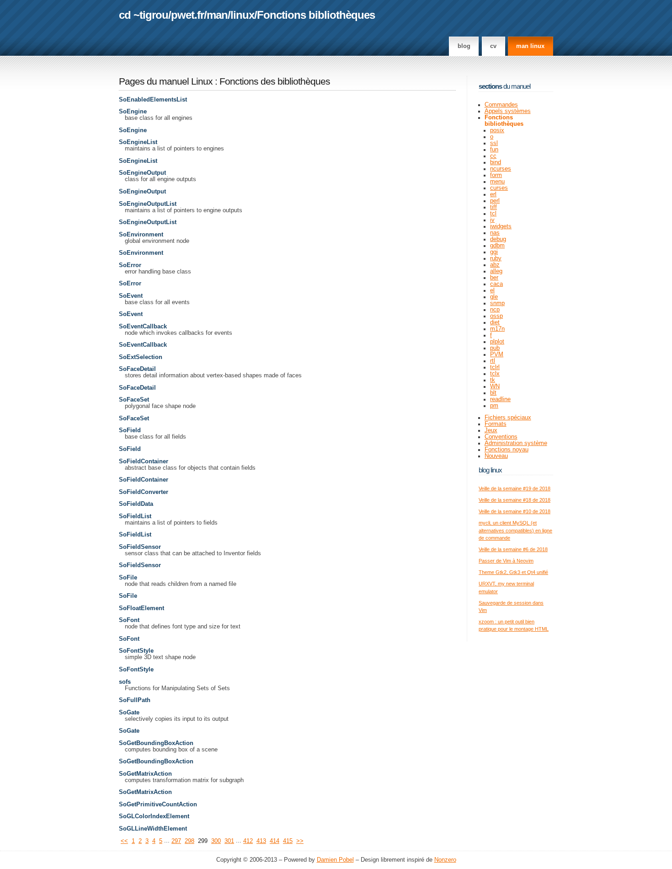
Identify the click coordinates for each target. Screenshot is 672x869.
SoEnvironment (141, 234)
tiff (493, 207)
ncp (495, 309)
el (492, 290)
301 (229, 841)
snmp (497, 303)
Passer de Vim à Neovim (506, 560)
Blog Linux (490, 470)
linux (242, 15)
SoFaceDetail (137, 369)
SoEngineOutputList (147, 204)
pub (495, 348)
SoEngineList (138, 142)
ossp (496, 316)
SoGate (129, 712)
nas (495, 233)
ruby (495, 258)
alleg (496, 271)
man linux (530, 46)
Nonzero (445, 860)
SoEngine (133, 111)
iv (492, 220)
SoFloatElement (141, 608)
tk (492, 380)
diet (495, 322)
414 (274, 841)
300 (216, 841)
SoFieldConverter (143, 492)
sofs (125, 682)
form (496, 175)
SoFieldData (136, 504)
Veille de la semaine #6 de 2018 (513, 549)
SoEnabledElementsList (153, 100)
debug (498, 239)
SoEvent (131, 296)
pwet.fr (187, 15)
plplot (497, 341)
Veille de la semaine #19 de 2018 (514, 488)
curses (499, 188)
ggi (494, 252)
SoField (130, 430)
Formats (496, 424)
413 (261, 841)
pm (494, 405)
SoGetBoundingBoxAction (156, 743)
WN (495, 386)
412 (248, 841)
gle (494, 297)
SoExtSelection (140, 357)
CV (493, 46)
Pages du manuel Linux (166, 81)
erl (493, 194)
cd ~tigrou (143, 15)
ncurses (500, 169)
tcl (493, 213)
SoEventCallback (143, 326)
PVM (496, 354)
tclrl (495, 367)
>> (300, 841)
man (217, 15)
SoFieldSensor (140, 547)
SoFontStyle (136, 651)
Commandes (501, 105)
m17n (497, 329)
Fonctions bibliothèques (316, 15)
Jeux (491, 430)
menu (497, 181)
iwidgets (501, 226)
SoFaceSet (134, 400)
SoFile (128, 577)
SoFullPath (134, 700)
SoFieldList (135, 516)
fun (494, 149)
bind (495, 162)
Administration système (516, 443)
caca (496, 284)
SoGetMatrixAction (145, 774)
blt (493, 393)
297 (176, 841)
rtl (492, 361)
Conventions (501, 437)
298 (189, 841)
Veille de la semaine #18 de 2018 (514, 500)
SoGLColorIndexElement (154, 816)
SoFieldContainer (143, 461)
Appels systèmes (508, 111)
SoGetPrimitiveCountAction (158, 804)
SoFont (129, 620)
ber (494, 277)
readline (500, 399)
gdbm (497, 245)
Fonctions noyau (506, 449)
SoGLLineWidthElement (153, 829)
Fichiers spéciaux (508, 417)
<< (124, 841)
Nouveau (496, 456)
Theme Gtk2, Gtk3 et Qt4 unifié (513, 572)
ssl (494, 143)
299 (203, 841)
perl (495, 201)
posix (497, 130)
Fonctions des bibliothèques (274, 81)
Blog (464, 46)
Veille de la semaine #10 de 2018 (514, 511)
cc (493, 156)
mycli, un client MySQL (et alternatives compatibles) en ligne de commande (515, 530)
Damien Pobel (335, 860)
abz (495, 265)
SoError (130, 265)
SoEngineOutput (142, 173)
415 (288, 841)
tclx (495, 373)
